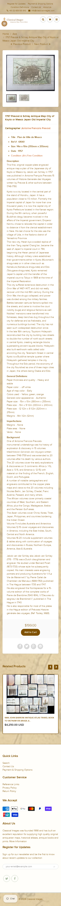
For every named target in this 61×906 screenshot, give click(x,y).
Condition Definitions (20, 7)
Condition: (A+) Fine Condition (27, 156)
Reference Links (11, 784)
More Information (18, 841)
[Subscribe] (54, 866)
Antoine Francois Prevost (36, 128)
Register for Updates (16, 4)
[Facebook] (14, 878)
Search (6, 763)
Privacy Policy (10, 787)
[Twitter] (6, 878)
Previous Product (22, 44)
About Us (47, 7)
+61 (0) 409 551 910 (17, 10)
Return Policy (9, 791)
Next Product (41, 44)
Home (6, 33)
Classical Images (35, 899)
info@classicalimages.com (42, 10)
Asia (15, 33)
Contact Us (36, 7)
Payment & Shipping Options (40, 4)
